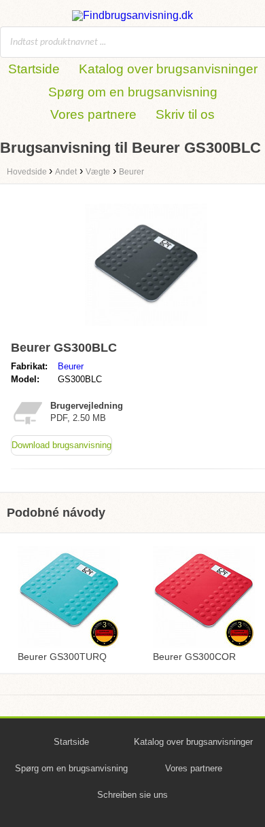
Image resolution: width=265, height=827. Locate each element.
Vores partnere (93, 114)
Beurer (71, 366)
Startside (34, 69)
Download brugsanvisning (61, 445)
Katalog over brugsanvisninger (168, 69)
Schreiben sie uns (132, 795)
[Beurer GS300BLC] (146, 329)
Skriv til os (185, 114)
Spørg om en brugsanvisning (132, 92)
